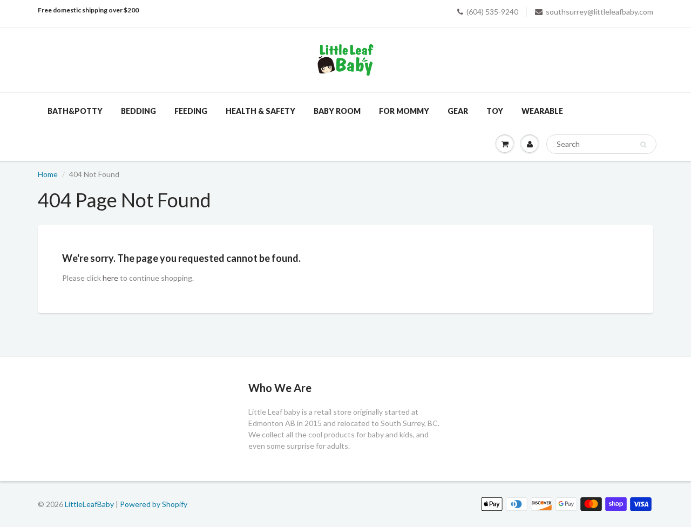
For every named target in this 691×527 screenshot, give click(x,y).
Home (48, 174)
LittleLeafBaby (89, 504)
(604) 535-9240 (492, 11)
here (110, 277)
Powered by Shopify (153, 504)
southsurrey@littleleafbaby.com (599, 11)
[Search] (643, 144)
